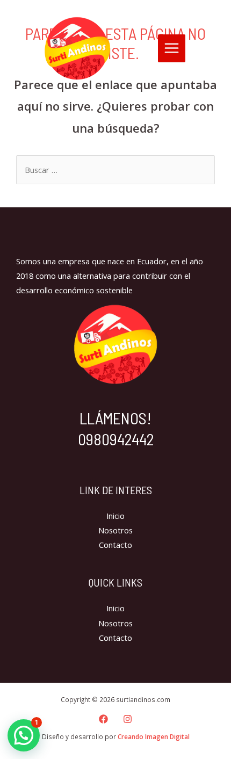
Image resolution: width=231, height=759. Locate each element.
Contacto (115, 544)
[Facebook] (103, 719)
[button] (24, 735)
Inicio (115, 515)
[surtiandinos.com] (77, 48)
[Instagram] (127, 719)
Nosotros (115, 530)
